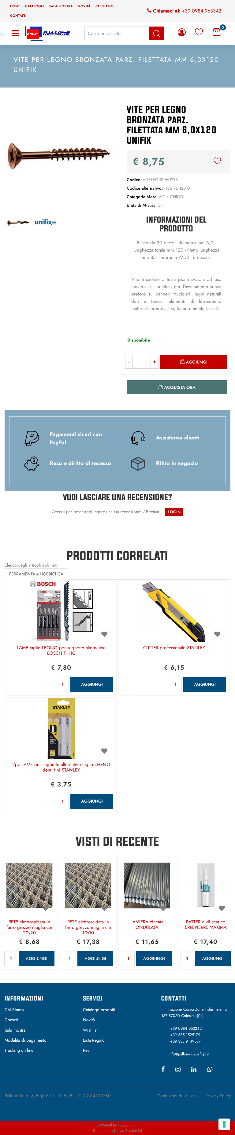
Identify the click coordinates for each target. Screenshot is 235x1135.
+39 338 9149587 (185, 1041)
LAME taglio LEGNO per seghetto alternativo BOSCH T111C (61, 651)
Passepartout (127, 1125)
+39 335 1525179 (185, 1035)
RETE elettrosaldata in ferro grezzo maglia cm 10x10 (88, 927)
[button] (59, 155)
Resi (87, 1050)
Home (15, 6)
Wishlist (90, 1030)
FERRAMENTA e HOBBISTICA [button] (36, 574)
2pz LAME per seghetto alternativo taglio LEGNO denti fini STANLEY (61, 767)
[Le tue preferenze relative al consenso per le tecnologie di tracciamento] (224, 1124)
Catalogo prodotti (99, 1010)
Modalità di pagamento (26, 1040)
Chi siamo (104, 6)
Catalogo (34, 6)
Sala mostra (61, 6)
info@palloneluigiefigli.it (189, 1054)
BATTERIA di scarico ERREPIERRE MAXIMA (206, 925)
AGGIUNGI (92, 684)
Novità (84, 6)
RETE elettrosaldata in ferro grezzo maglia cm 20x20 (29, 927)
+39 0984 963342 (201, 10)
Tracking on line (19, 1050)
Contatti (18, 15)
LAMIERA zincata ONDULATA (146, 925)
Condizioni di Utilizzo (177, 1096)
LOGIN (174, 512)
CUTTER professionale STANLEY (174, 648)
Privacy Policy (218, 1096)
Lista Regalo (94, 1040)
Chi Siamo (14, 1010)
